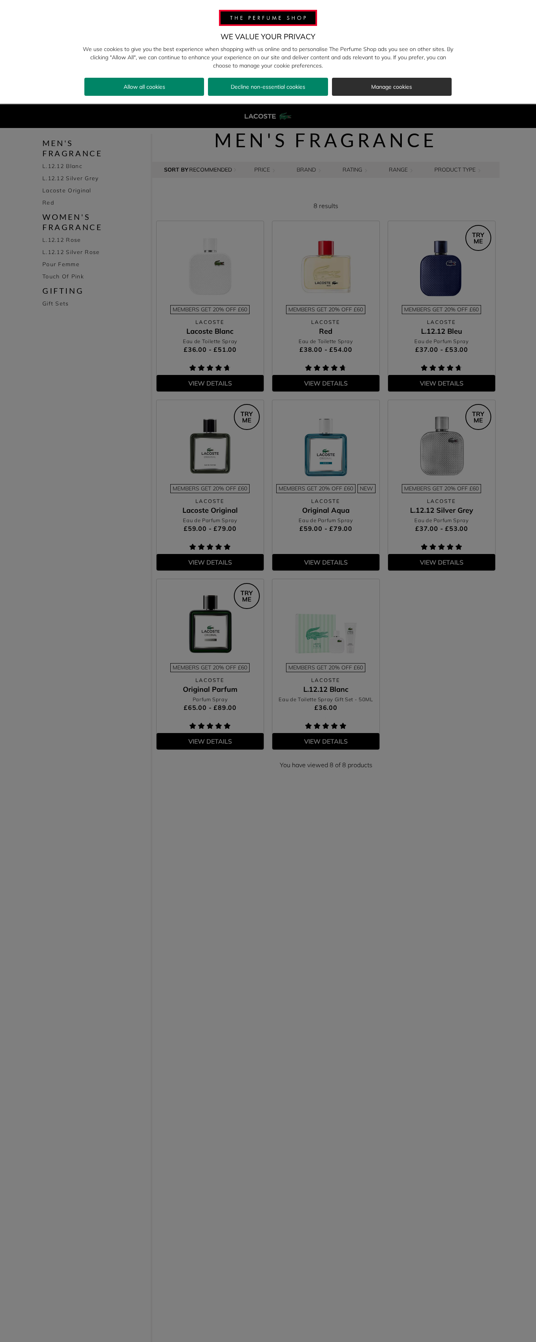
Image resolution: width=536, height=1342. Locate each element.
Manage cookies (391, 86)
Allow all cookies (144, 86)
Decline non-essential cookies (268, 86)
